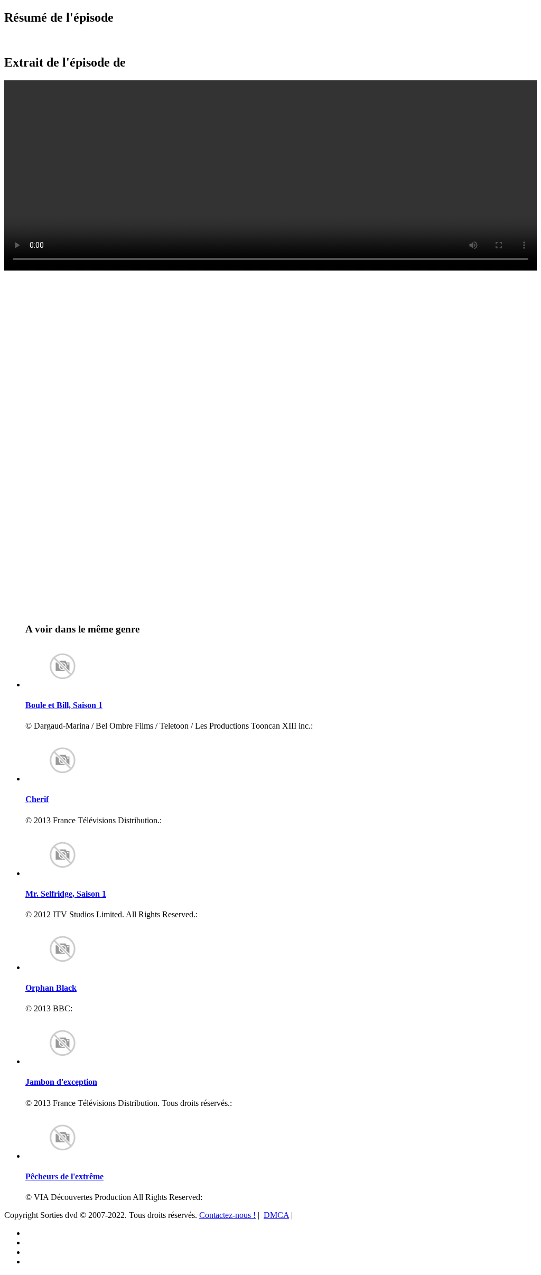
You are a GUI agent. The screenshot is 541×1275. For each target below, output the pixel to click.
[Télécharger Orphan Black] (62, 967)
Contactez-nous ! (227, 1215)
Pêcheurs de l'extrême (64, 1176)
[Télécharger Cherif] (62, 778)
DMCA (276, 1215)
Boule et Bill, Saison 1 (63, 705)
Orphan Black (51, 987)
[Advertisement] (66, 296)
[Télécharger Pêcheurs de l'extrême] (62, 1155)
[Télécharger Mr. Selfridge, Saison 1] (62, 873)
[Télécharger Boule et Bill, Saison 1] (62, 684)
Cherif (37, 799)
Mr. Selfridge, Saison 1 (65, 893)
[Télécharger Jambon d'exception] (62, 1061)
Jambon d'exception (61, 1081)
